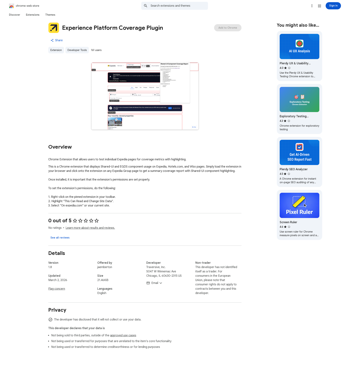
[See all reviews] (60, 237)
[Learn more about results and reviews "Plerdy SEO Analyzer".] (288, 174)
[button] (319, 6)
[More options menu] (312, 5)
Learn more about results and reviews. (90, 228)
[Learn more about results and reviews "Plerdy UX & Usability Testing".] (289, 68)
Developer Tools (77, 50)
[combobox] (179, 6)
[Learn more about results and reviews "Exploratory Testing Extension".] (288, 121)
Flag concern (56, 289)
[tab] (14, 15)
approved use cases (123, 335)
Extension (56, 50)
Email (154, 283)
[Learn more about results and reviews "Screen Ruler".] (289, 226)
